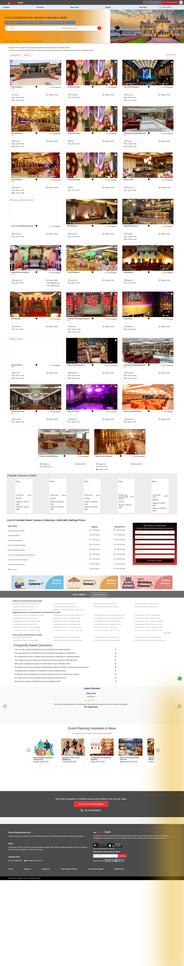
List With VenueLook (99, 594)
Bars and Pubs (21, 22)
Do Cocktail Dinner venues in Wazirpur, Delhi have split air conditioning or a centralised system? (47, 656)
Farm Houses (59, 22)
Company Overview (37, 847)
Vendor (74, 869)
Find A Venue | (66, 869)
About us (27, 869)
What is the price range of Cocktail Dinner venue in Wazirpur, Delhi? (38, 681)
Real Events (13, 847)
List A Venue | (93, 869)
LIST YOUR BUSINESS (152, 2)
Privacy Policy (13, 849)
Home (11, 869)
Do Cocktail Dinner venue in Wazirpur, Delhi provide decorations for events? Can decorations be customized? (52, 667)
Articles (27, 847)
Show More (167, 632)
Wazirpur (26, 55)
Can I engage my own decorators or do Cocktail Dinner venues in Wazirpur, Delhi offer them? (46, 660)
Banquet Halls (40, 22)
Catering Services (28, 836)
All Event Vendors (15, 836)
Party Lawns (70, 22)
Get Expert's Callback (154, 561)
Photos (21, 847)
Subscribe (122, 856)
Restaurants (10, 22)
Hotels (30, 22)
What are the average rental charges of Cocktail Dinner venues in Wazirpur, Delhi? (42, 664)
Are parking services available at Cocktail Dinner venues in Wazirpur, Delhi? (40, 671)
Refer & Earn (119, 869)
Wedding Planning (41, 836)
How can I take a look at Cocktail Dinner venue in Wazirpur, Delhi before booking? (42, 649)
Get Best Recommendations (91, 804)
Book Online (50, 847)
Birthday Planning (67, 836)
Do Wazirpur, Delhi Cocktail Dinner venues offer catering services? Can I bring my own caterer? (47, 674)
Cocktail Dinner (14, 55)
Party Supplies (79, 836)
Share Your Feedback (35, 849)
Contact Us (23, 849)
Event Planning (54, 836)
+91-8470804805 (92, 810)
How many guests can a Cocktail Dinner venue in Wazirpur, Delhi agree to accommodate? (45, 653)
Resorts (49, 22)
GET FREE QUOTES (170, 2)
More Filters (167, 7)
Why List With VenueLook (64, 847)
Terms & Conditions (80, 847)
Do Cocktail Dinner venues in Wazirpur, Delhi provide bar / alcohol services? (40, 678)
